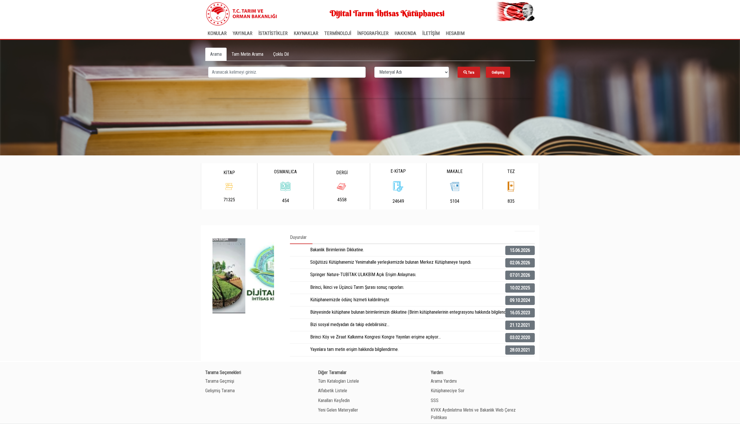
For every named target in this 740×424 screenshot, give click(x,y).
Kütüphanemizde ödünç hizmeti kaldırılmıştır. (350, 299)
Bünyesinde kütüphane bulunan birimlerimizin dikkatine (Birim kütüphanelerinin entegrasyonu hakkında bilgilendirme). (413, 312)
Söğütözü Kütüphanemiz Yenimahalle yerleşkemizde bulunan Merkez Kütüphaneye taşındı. (390, 262)
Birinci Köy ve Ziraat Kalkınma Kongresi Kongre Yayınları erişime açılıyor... (375, 337)
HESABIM (455, 33)
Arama (216, 54)
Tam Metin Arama (247, 54)
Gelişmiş (498, 72)
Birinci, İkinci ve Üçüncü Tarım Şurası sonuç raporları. (357, 287)
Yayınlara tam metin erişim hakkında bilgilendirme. (354, 349)
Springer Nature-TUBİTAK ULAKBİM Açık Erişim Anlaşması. (363, 274)
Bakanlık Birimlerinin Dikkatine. (337, 249)
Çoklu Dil (281, 54)
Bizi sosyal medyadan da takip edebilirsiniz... (349, 324)
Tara (470, 72)
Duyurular (298, 237)
